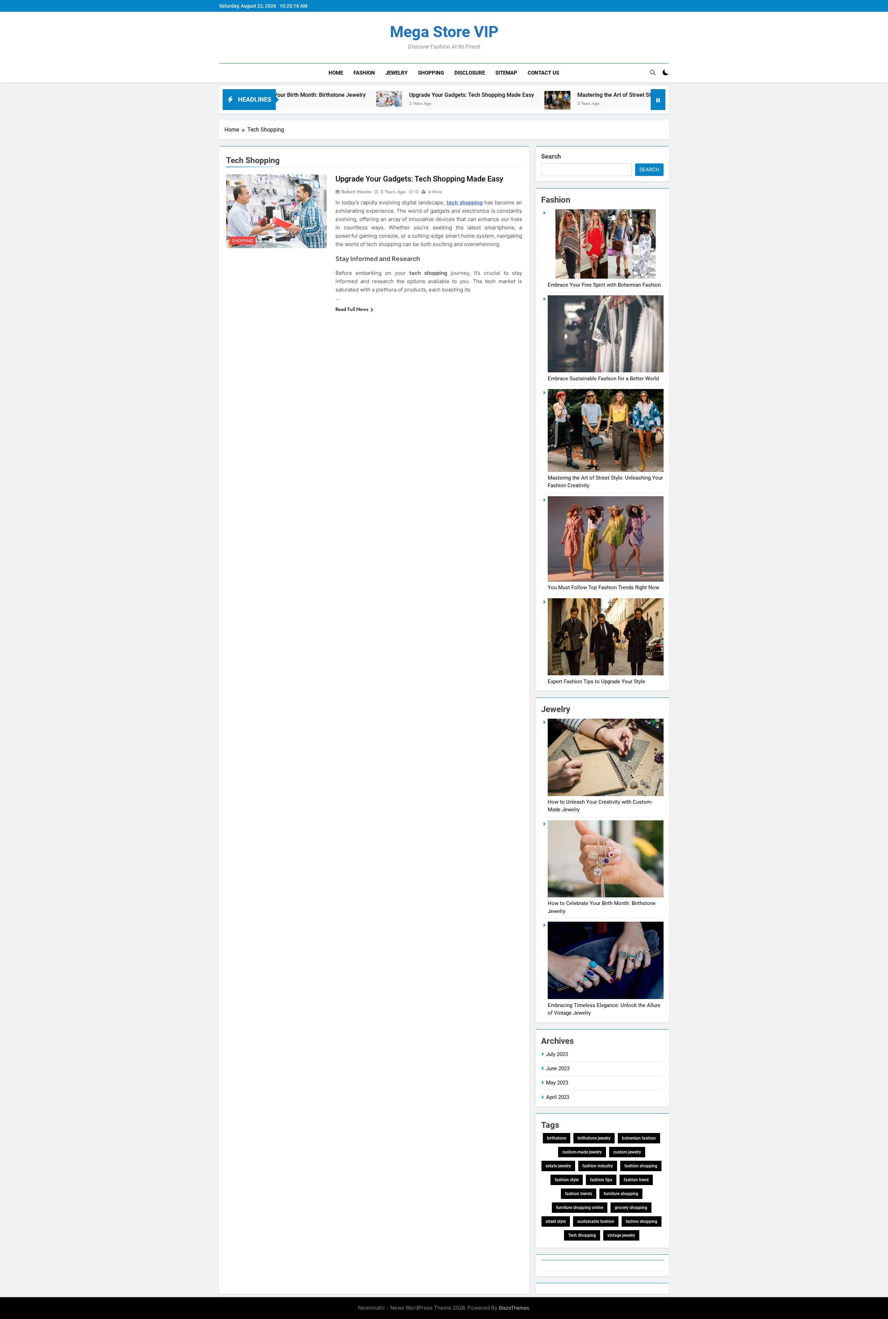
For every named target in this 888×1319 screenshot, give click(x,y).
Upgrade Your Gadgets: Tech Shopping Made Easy (406, 95)
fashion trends (578, 1193)
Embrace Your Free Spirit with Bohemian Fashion (604, 285)
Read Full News (351, 309)
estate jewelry (558, 1166)
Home (335, 73)
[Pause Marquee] (658, 99)
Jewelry (396, 73)
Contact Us (543, 73)
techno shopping (641, 1221)
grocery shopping (631, 1207)
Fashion (364, 73)
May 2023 (557, 1083)
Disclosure (469, 73)
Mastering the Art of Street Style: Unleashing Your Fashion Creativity (597, 95)
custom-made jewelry (582, 1152)
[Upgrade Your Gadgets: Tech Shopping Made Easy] (324, 99)
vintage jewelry (621, 1235)
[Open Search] (653, 72)
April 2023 (557, 1097)
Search (551, 156)
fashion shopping (640, 1166)
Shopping (431, 73)
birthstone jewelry (594, 1138)
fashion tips (601, 1179)
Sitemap (506, 73)
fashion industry (597, 1166)
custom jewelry (627, 1152)
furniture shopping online (579, 1207)
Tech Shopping (582, 1235)
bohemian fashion (639, 1138)
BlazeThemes (514, 1308)
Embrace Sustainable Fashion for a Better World (603, 378)
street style (556, 1221)
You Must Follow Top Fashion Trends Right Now (603, 587)
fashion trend (636, 1179)
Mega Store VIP (444, 32)
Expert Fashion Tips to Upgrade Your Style (596, 681)
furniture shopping (621, 1193)
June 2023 (558, 1068)
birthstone (556, 1138)
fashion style (567, 1179)
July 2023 (557, 1054)
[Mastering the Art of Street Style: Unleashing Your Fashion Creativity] (492, 100)
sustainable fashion (595, 1221)
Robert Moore (356, 191)
